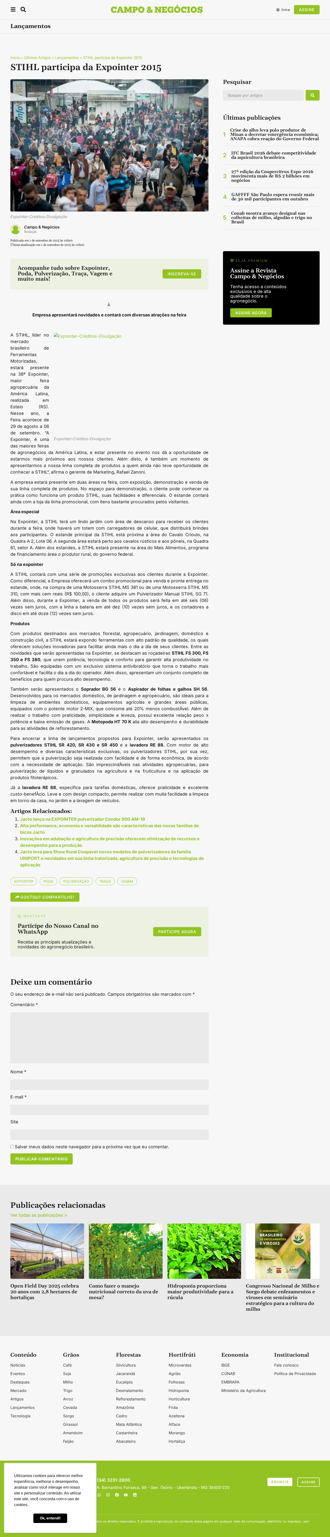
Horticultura (179, 1399)
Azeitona (177, 1415)
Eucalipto (124, 1382)
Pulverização (76, 881)
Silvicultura (126, 1365)
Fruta (173, 1407)
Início (15, 57)
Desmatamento (129, 1390)
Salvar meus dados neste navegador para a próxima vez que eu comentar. (92, 1147)
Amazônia (125, 1407)
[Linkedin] (135, 1495)
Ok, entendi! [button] (50, 1518)
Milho (68, 1382)
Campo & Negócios (42, 227)
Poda (48, 881)
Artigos (16, 1399)
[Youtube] (126, 1495)
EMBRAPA (230, 1382)
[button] (13, 10)
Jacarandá (125, 1373)
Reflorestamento (131, 1399)
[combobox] (263, 95)
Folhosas (177, 1382)
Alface (174, 1424)
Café (67, 1365)
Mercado (18, 1390)
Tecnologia (20, 1415)
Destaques (19, 1382)
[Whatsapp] (99, 1495)
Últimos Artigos (37, 57)
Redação (30, 232)
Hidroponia (179, 1390)
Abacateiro (126, 1441)
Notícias (17, 1365)
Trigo (67, 1390)
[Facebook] (117, 1495)
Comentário (24, 1005)
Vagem (127, 881)
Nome (18, 1072)
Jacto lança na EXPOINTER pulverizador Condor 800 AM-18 (82, 819)
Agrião (175, 1373)
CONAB (228, 1373)
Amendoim (73, 1432)
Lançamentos (30, 26)
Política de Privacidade (295, 1373)
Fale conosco (286, 1365)
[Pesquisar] (313, 95)
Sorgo (68, 1415)
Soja (67, 1373)
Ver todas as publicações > (38, 1215)
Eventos (17, 1373)
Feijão (68, 1441)
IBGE (225, 1365)
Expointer (23, 881)
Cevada (70, 1407)
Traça (105, 881)
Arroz (68, 1399)
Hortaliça (177, 1441)
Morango (177, 1432)
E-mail (18, 1097)
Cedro (121, 1415)
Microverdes (180, 1365)
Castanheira (126, 1432)
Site (14, 1122)
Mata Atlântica (129, 1424)
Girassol (70, 1424)
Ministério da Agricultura (243, 1390)
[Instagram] (108, 1495)
